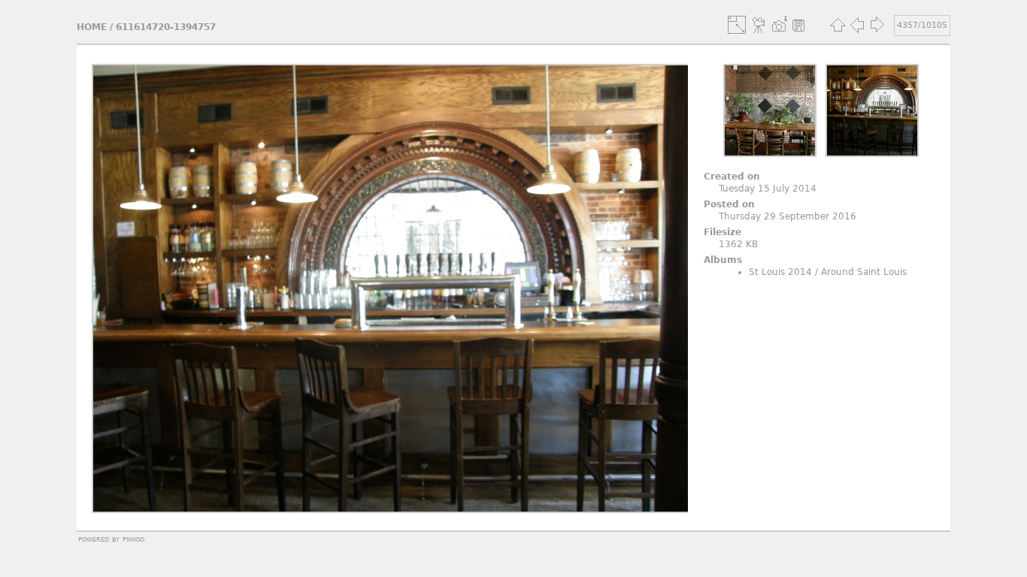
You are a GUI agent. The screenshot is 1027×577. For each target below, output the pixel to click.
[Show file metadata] (779, 25)
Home (92, 27)
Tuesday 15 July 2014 (767, 188)
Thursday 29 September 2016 (787, 216)
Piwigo (133, 538)
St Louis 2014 (780, 272)
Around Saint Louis (864, 272)
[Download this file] (798, 25)
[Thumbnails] (837, 25)
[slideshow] (759, 25)
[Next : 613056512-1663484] (876, 25)
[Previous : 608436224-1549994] (857, 25)
